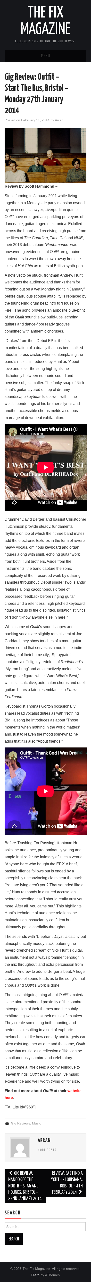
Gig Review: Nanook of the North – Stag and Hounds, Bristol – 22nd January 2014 (25, 1186)
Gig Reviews (20, 1123)
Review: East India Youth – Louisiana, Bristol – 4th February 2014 (67, 1183)
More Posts (47, 1150)
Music (36, 1123)
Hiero (35, 1275)
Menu (45, 56)
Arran (59, 120)
